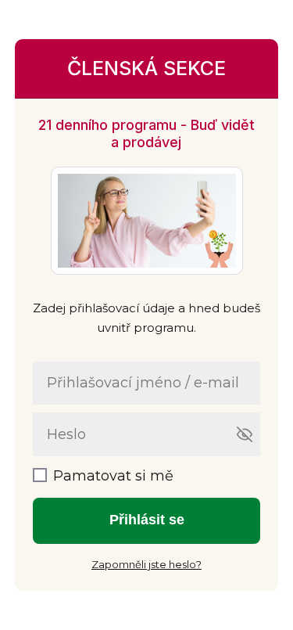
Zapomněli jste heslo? (146, 564)
